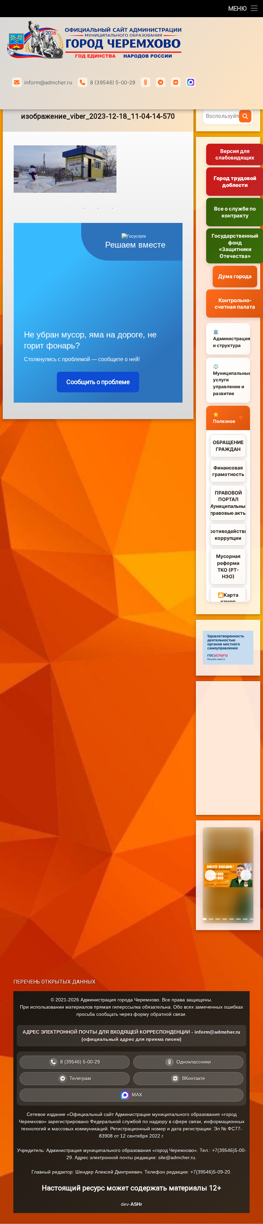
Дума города (235, 276)
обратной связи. (168, 1014)
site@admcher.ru (176, 1157)
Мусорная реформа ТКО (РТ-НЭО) (228, 566)
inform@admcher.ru (48, 82)
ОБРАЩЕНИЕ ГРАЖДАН (228, 445)
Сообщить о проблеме (98, 381)
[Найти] (245, 116)
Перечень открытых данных (54, 982)
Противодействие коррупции (228, 534)
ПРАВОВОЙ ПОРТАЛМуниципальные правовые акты (228, 503)
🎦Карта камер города (228, 601)
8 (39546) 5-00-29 (112, 82)
